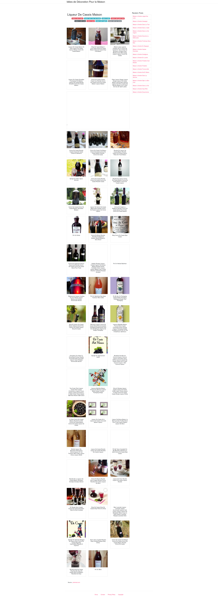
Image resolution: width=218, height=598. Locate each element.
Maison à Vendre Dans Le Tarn (141, 24)
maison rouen (90, 21)
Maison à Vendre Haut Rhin (140, 89)
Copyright (120, 594)
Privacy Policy (111, 594)
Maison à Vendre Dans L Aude (141, 28)
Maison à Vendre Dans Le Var (141, 85)
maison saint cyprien (101, 21)
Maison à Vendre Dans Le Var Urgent (141, 32)
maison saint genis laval (117, 18)
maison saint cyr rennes (114, 21)
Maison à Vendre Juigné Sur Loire (140, 17)
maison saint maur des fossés (92, 18)
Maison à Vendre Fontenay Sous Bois (141, 42)
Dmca (96, 594)
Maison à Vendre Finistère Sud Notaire (141, 61)
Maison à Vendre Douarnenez (141, 92)
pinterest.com (76, 582)
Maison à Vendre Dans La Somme (140, 76)
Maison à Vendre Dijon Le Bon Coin (141, 81)
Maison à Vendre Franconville (141, 69)
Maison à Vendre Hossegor (140, 21)
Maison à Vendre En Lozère (140, 57)
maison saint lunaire (77, 18)
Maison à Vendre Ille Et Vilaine (141, 72)
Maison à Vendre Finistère (140, 66)
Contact (103, 594)
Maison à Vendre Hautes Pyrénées (139, 50)
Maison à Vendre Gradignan (140, 54)
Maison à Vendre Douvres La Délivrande (141, 37)
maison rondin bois (80, 21)
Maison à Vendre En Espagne (141, 46)
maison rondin (106, 18)
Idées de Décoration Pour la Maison (86, 2)
